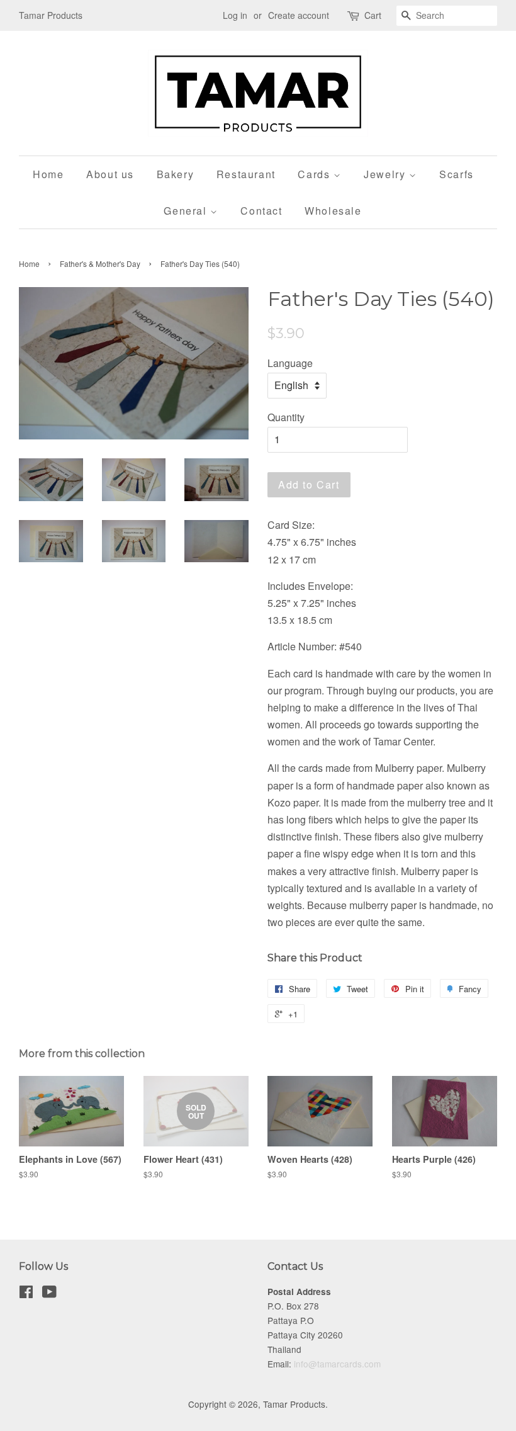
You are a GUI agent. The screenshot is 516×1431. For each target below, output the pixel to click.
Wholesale (333, 210)
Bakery (175, 174)
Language (290, 363)
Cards (316, 174)
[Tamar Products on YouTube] (49, 1293)
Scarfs (456, 174)
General (187, 210)
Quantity (286, 417)
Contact (261, 210)
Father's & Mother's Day (100, 263)
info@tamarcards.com (337, 1363)
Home (48, 174)
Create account (298, 15)
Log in (235, 15)
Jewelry (386, 174)
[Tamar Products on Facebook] (26, 1293)
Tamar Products (294, 1404)
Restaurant (246, 174)
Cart (372, 15)
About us (110, 174)
